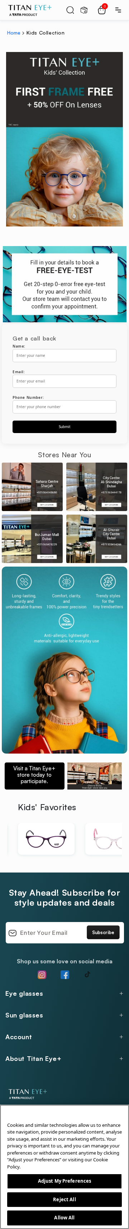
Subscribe (103, 932)
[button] (70, 10)
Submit (65, 426)
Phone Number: (28, 397)
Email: (19, 371)
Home (13, 33)
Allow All (64, 1217)
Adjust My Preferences (64, 1181)
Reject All (64, 1199)
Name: (19, 346)
